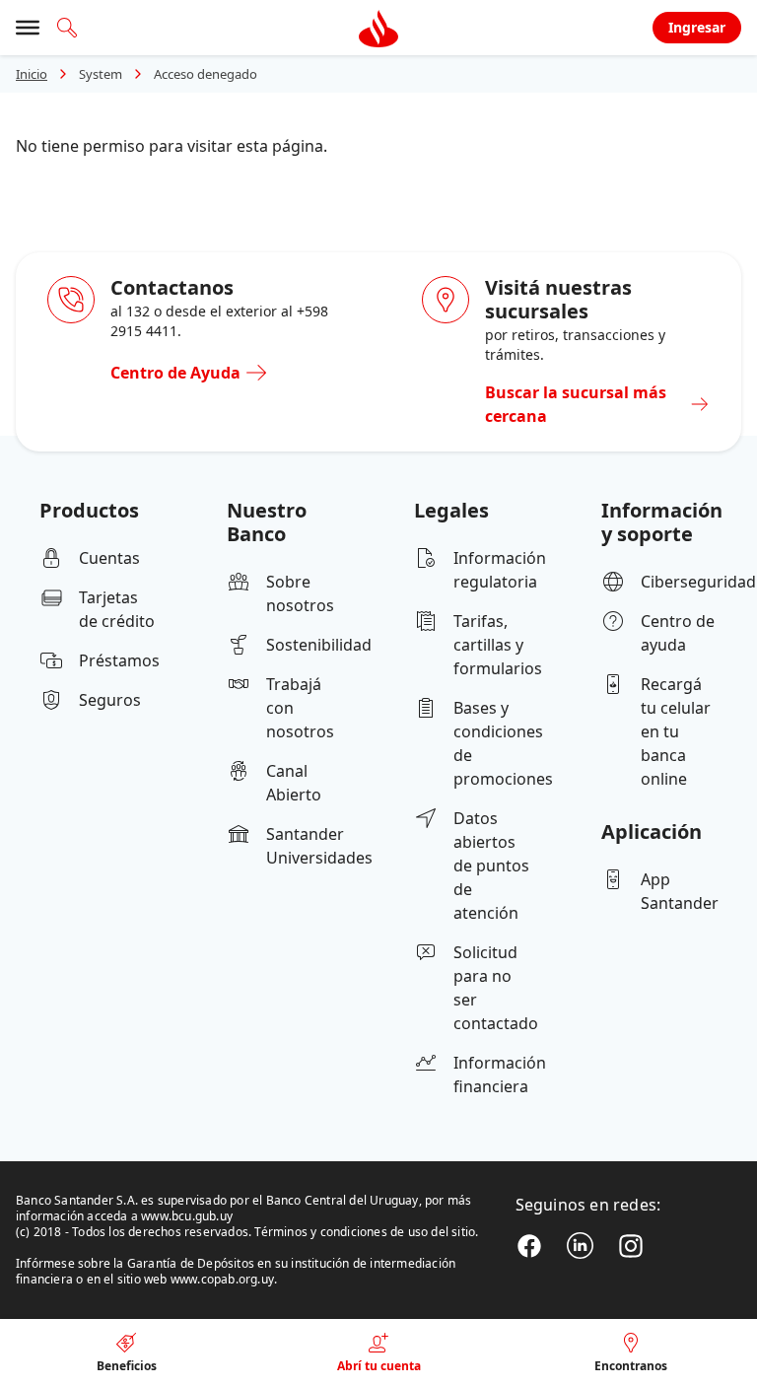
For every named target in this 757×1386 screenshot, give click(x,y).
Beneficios (127, 1365)
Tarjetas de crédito (117, 609)
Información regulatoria (491, 569)
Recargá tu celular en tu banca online (676, 731)
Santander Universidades (304, 845)
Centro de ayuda (678, 633)
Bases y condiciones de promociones (491, 743)
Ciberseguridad (679, 581)
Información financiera (491, 1074)
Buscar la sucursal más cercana (575, 404)
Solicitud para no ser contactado (491, 987)
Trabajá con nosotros (300, 707)
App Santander (679, 891)
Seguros (110, 700)
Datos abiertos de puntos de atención (491, 865)
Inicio (31, 74)
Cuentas (109, 558)
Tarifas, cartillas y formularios (491, 644)
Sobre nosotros (300, 593)
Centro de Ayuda (175, 372)
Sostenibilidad (304, 645)
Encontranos (630, 1365)
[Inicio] (378, 27)
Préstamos (117, 660)
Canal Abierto (293, 782)
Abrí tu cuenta (379, 1365)
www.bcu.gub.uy (187, 1216)
